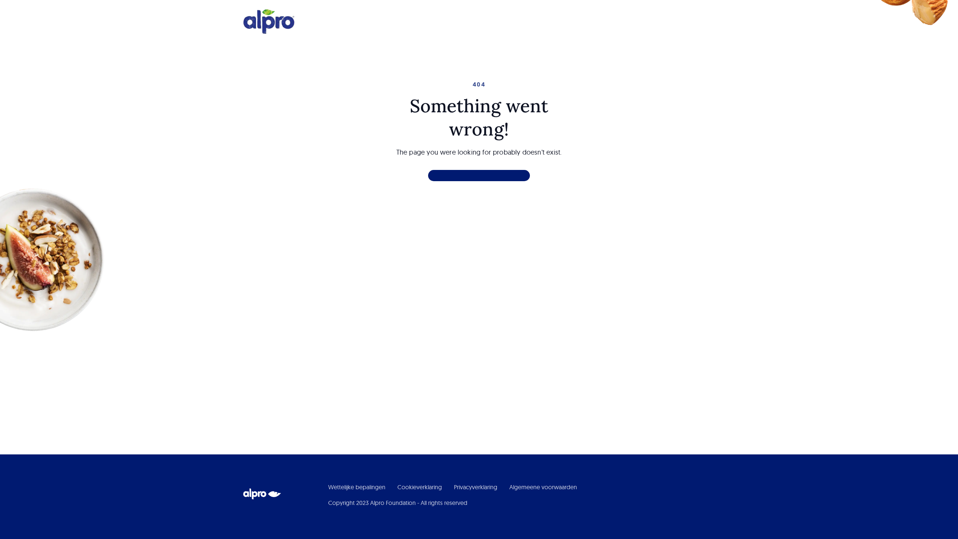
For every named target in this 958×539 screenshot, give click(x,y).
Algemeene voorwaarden (543, 487)
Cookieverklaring (419, 487)
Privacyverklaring (475, 487)
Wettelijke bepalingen (356, 487)
